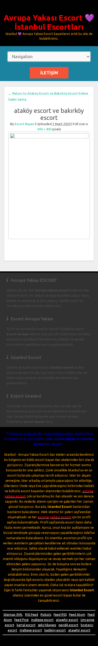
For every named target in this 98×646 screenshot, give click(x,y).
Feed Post (21, 619)
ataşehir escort (67, 619)
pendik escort (68, 625)
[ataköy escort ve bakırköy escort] (49, 185)
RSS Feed (31, 614)
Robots (46, 614)
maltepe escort (42, 619)
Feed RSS (60, 614)
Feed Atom (77, 614)
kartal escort (26, 625)
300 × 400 (44, 129)
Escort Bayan (24, 124)
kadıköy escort (55, 630)
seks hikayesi (47, 625)
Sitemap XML (13, 614)
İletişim (49, 72)
